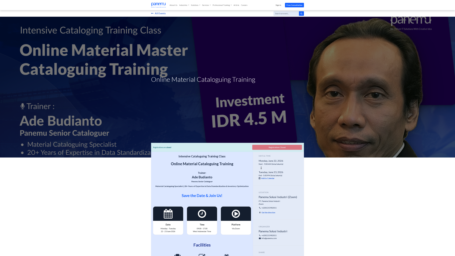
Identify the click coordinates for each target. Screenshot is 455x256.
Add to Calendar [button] (268, 178)
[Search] (301, 13)
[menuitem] (173, 5)
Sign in (278, 5)
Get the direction (268, 212)
